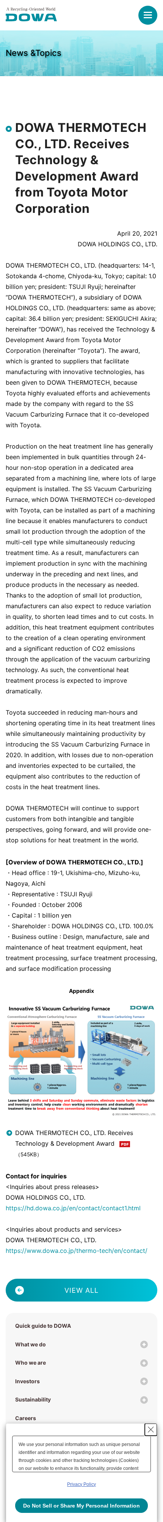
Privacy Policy (81, 1484)
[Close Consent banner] (151, 1430)
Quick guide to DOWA (43, 1325)
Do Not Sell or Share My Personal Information (81, 1506)
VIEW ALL (81, 1290)
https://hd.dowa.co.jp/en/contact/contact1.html (73, 1208)
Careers (25, 1418)
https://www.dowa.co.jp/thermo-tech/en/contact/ (76, 1250)
